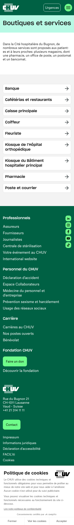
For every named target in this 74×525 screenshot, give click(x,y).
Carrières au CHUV (18, 327)
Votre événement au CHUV (24, 252)
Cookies (8, 460)
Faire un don (16, 361)
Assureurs (11, 226)
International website (20, 259)
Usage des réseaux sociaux (24, 308)
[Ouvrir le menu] (68, 7)
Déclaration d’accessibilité (21, 449)
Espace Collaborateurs (21, 284)
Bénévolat (11, 340)
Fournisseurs (13, 233)
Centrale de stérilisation (22, 246)
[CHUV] (11, 7)
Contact (11, 425)
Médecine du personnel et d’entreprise (24, 292)
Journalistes (12, 239)
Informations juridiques (19, 443)
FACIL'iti (9, 454)
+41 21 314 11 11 (13, 410)
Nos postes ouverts (18, 333)
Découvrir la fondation (21, 370)
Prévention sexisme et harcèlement (31, 301)
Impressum (11, 437)
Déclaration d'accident (21, 277)
